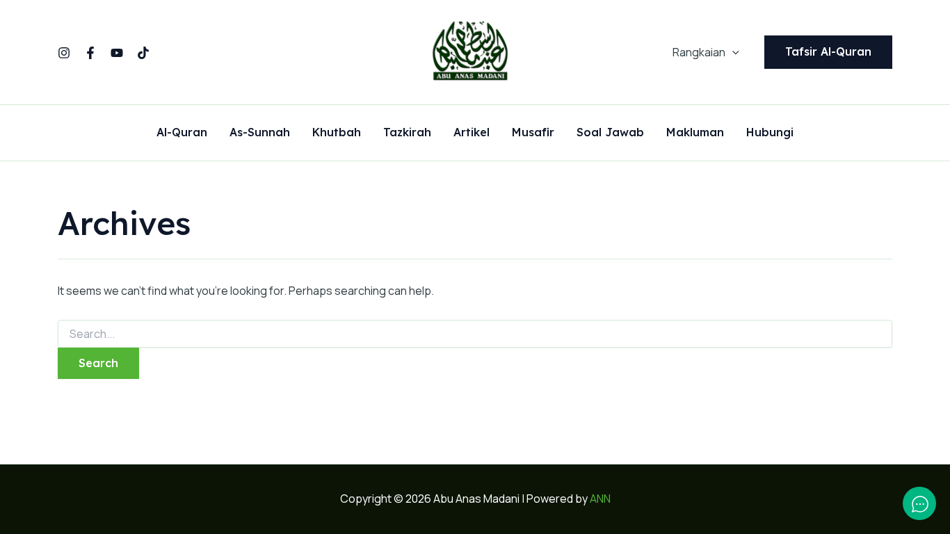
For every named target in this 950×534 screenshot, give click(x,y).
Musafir (533, 133)
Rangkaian (699, 52)
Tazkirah (407, 133)
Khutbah (336, 133)
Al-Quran (181, 133)
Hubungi (770, 133)
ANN (600, 498)
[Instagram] (64, 53)
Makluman (695, 133)
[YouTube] (117, 53)
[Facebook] (90, 53)
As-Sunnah (260, 133)
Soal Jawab (610, 133)
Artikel (471, 133)
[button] (732, 52)
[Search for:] (475, 334)
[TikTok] (143, 53)
